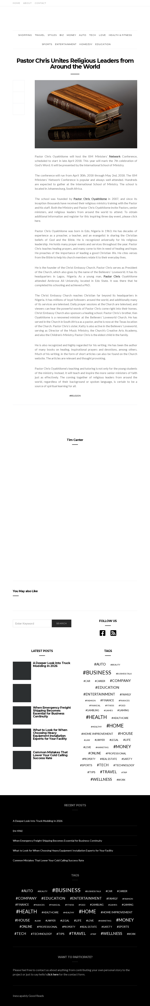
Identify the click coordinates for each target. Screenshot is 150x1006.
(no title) (17, 830)
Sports (47, 44)
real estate (109, 758)
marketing (103, 747)
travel (109, 771)
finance (108, 700)
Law (87, 740)
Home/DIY (85, 44)
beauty (116, 664)
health (98, 717)
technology (124, 765)
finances (125, 700)
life (128, 739)
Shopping (25, 35)
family (126, 694)
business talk (124, 673)
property (89, 759)
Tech (92, 35)
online (95, 753)
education (108, 687)
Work (121, 779)
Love (102, 35)
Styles (52, 35)
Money (71, 35)
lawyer (100, 740)
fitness (110, 705)
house (126, 733)
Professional (116, 753)
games (109, 710)
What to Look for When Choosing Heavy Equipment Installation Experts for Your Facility (50, 734)
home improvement (98, 733)
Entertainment (65, 44)
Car (87, 680)
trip (125, 772)
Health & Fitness (120, 35)
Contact (40, 3)
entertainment (100, 694)
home (116, 726)
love (88, 747)
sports (87, 765)
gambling (93, 710)
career (100, 681)
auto (101, 664)
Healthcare (120, 718)
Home (16, 3)
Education (103, 44)
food (122, 705)
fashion (91, 700)
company (121, 680)
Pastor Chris (112, 276)
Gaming (124, 710)
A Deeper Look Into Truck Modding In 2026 (51, 664)
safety (127, 758)
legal (115, 739)
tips (92, 772)
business (98, 672)
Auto (82, 35)
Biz (62, 35)
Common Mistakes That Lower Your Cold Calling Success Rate (50, 755)
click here (52, 974)
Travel (40, 35)
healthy (97, 726)
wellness (102, 779)
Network (114, 156)
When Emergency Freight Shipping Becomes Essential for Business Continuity (52, 712)
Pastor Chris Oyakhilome (90, 198)
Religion (76, 395)
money (123, 746)
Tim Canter (75, 440)
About (27, 3)
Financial (95, 705)
